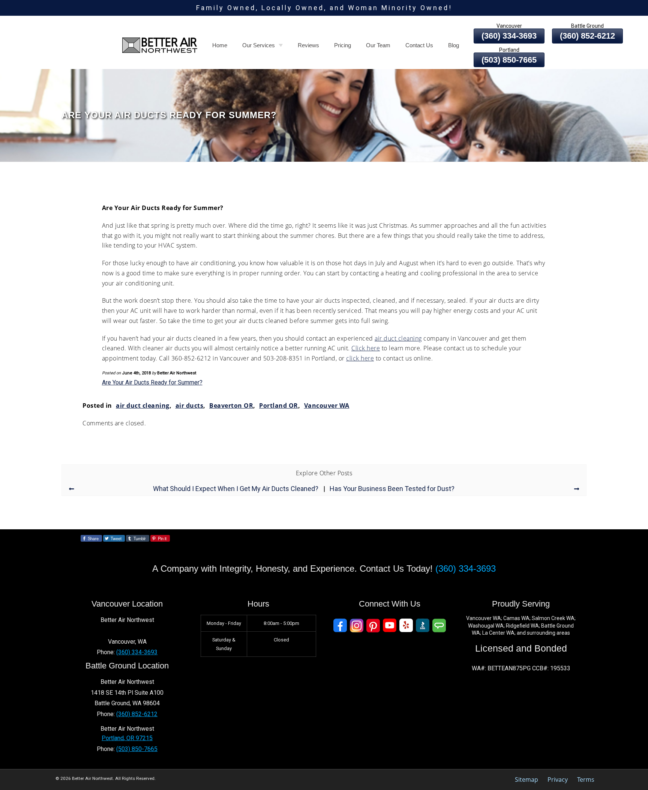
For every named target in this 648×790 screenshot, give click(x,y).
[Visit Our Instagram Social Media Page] (356, 625)
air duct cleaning (398, 338)
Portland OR (278, 405)
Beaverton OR (231, 405)
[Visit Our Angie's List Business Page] (439, 625)
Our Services (258, 45)
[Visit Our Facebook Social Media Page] (340, 625)
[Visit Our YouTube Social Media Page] (389, 625)
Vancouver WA (327, 405)
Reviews (308, 45)
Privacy (558, 779)
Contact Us (419, 45)
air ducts (190, 405)
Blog (453, 45)
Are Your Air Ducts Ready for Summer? (152, 382)
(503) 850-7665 (509, 60)
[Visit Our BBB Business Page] (422, 625)
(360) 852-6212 (137, 714)
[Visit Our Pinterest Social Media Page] (373, 625)
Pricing (342, 45)
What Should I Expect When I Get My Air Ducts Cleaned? (235, 488)
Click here (365, 348)
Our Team (378, 45)
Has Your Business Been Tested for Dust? (392, 488)
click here (360, 358)
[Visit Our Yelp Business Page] (406, 625)
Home (219, 45)
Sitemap (526, 779)
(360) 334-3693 (465, 568)
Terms (585, 779)
